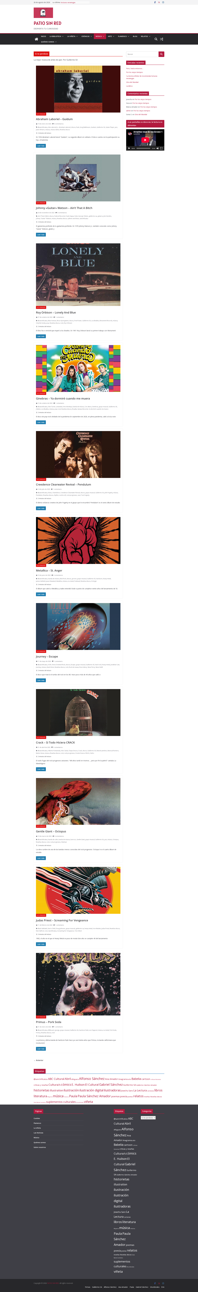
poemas (115, 1096)
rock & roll (62, 495)
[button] (62, 36)
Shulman (64, 842)
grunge (57, 1030)
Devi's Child (51, 928)
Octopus (115, 839)
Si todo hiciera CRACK (82, 753)
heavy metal (107, 579)
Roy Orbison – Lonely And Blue (56, 312)
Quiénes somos (47, 42)
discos (73, 127)
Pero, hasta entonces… (134, 68)
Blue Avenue (52, 321)
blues (50, 493)
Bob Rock (63, 579)
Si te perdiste (41, 114)
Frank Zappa (70, 216)
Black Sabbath (42, 928)
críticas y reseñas (41, 1085)
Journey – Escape (47, 656)
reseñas (147, 1097)
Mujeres (49, 1097)
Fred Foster (78, 321)
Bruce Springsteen (63, 321)
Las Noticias (38, 1133)
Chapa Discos (73, 751)
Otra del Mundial (132, 82)
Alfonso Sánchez (91, 1078)
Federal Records (59, 216)
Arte (110, 36)
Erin (162, 1287)
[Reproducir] (129, 148)
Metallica (59, 581)
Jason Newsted (51, 581)
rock (61, 323)
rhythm (56, 495)
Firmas (87, 1287)
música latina (55, 130)
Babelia (136, 1079)
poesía (123, 1096)
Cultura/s (54, 1084)
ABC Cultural (56, 1079)
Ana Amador (111, 1079)
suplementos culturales (61, 1102)
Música (99, 36)
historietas (41, 1090)
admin (128, 111)
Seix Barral (37, 1102)
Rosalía (74, 409)
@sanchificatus (42, 127)
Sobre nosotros (40, 1147)
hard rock (98, 665)
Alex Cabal (64, 751)
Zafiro (92, 753)
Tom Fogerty (85, 495)
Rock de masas (74, 667)
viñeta (88, 1102)
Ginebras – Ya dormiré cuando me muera (63, 398)
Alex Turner (52, 407)
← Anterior (38, 1060)
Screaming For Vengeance (65, 931)
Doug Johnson (60, 928)
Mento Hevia (40, 753)
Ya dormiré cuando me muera (98, 409)
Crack (80, 751)
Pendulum (39, 495)
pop (47, 323)
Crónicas (85, 36)
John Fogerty (108, 493)
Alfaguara (75, 1079)
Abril (68, 1079)
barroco (73, 839)
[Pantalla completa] (161, 148)
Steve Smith (99, 667)
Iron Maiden (97, 928)
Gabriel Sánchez (111, 1084)
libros (158, 1090)
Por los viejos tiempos (69, 2)
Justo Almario (40, 130)
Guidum (93, 127)
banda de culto (53, 839)
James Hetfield (40, 581)
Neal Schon (50, 667)
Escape (73, 665)
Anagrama (123, 1079)
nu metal (71, 581)
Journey (38, 667)
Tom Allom (78, 931)
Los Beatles (95, 321)
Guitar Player (110, 127)
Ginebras (95, 407)
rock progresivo (72, 495)
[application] (145, 140)
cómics (66, 1084)
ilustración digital (91, 1090)
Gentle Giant (81, 839)
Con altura (88, 407)
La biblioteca (55, 36)
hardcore (99, 579)
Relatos (144, 36)
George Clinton (83, 216)
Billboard (51, 1030)
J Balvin (38, 409)
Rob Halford (40, 931)
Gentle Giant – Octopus (51, 831)
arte (129, 1079)
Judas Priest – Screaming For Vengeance (62, 920)
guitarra (100, 216)
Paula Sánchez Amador (94, 1096)
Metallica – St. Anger (49, 570)
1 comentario (59, 317)
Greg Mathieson (85, 127)
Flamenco (122, 36)
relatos (138, 1096)
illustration (56, 1090)
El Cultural (92, 1084)
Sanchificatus (84, 218)
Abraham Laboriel (65, 127)
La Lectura (140, 1090)
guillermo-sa (93, 216)
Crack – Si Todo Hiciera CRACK (55, 742)
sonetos (43, 1102)
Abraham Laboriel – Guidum (54, 119)
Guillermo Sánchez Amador (146, 1085)
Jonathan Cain (115, 665)
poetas (130, 1097)
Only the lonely (41, 323)
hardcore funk (83, 1030)
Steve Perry (91, 667)
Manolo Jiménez (102, 751)
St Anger (94, 581)
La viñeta (71, 36)
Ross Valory (83, 667)
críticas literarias (156, 1079)
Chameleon (56, 493)
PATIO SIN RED (47, 23)
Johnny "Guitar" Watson (43, 218)
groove (74, 579)
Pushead (77, 581)
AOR (49, 665)
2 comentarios (58, 575)
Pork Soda (113, 1030)
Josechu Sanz (127, 1090)
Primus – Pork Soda (48, 1022)
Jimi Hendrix (107, 216)
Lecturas (150, 1091)
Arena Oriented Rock (58, 665)
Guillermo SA (101, 127)
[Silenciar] (158, 148)
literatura (40, 1096)
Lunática (129, 86)
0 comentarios (58, 124)
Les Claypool (93, 1030)
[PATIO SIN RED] (36, 39)
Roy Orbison (68, 323)
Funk (77, 127)
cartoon (146, 1079)
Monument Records (106, 321)
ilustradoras (112, 1090)
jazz (116, 127)
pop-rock (58, 409)
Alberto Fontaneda (54, 751)
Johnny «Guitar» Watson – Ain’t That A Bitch (64, 208)
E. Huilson (78, 1084)
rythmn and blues (73, 218)
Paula (73, 1096)
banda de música (78, 407)
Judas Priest (105, 928)
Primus (38, 1033)
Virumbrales (80, 1102)
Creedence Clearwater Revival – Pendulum (63, 484)
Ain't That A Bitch (43, 216)
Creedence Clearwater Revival (70, 493)
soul (79, 495)
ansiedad (59, 407)
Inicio (43, 36)
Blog (135, 36)
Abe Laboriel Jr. (53, 127)
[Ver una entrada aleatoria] (161, 39)
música (47, 130)
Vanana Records (82, 409)
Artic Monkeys (67, 407)
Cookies (37, 1118)
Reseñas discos (65, 130)
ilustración (71, 1090)
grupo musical (103, 407)
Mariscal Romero (113, 751)
